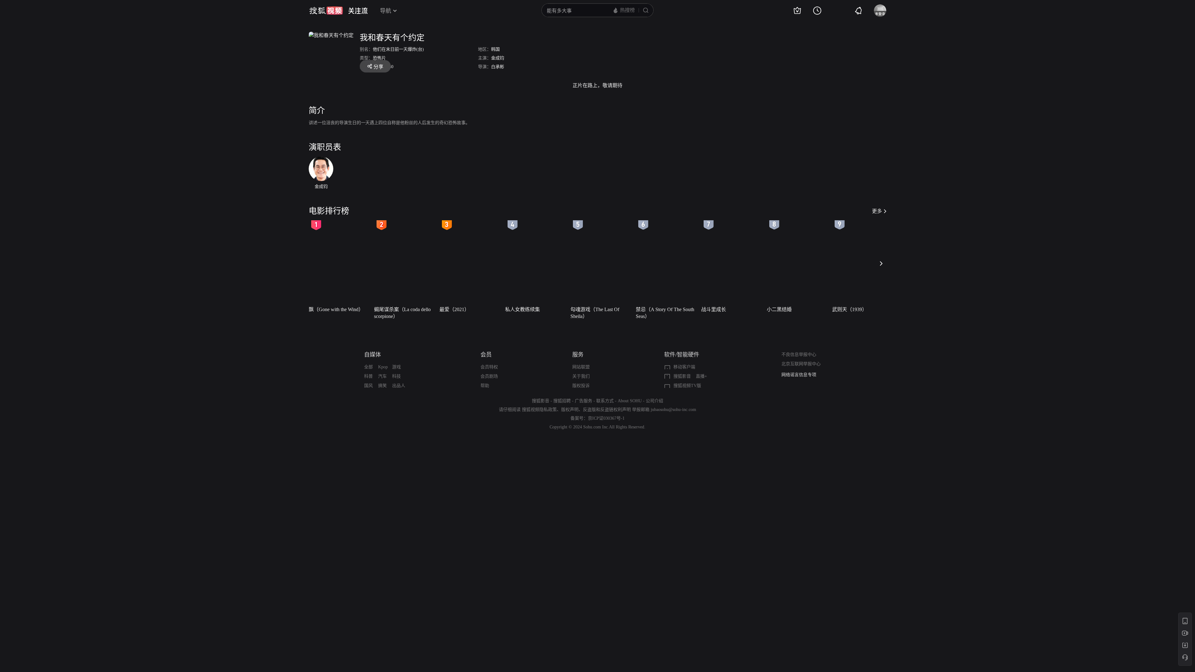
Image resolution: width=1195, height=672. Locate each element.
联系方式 (605, 401)
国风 (368, 385)
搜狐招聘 (562, 401)
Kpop (383, 367)
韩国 (495, 49)
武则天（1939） (849, 309)
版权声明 (570, 409)
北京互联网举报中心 (801, 364)
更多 (877, 211)
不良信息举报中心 (798, 354)
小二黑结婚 (779, 309)
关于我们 (581, 376)
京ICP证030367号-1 (606, 418)
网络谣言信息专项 (798, 374)
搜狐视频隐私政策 (539, 409)
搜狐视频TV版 (687, 385)
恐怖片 (379, 58)
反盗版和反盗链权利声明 (607, 409)
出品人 (398, 385)
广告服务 (583, 401)
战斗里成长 (713, 309)
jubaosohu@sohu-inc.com (673, 409)
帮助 (484, 385)
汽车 (382, 376)
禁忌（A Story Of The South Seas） (665, 313)
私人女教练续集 (522, 309)
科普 (368, 376)
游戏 (396, 367)
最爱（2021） (454, 309)
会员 (486, 355)
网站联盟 (581, 367)
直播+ (701, 376)
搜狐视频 (326, 10)
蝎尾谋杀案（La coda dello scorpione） (402, 313)
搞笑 (382, 385)
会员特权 (489, 367)
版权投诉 (581, 385)
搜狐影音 (682, 376)
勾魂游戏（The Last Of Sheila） (594, 313)
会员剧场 (489, 376)
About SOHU (630, 401)
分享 (378, 66)
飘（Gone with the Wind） (336, 309)
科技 (396, 376)
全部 (368, 367)
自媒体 (372, 355)
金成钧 (497, 58)
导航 (385, 11)
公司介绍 (654, 401)
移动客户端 (684, 367)
